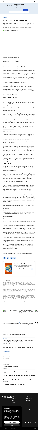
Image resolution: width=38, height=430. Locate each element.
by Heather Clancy (5, 381)
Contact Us (28, 414)
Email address (19, 10)
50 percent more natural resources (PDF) (21, 119)
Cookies (3, 428)
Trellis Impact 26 (29, 398)
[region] (12, 417)
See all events (5, 358)
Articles (13, 400)
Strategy (5, 17)
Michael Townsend (7, 27)
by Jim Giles (5, 372)
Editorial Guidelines (29, 413)
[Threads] (34, 422)
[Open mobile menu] (36, 1)
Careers (27, 411)
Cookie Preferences (13, 428)
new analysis (26, 144)
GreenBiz (28, 400)
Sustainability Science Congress (19, 68)
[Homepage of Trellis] (7, 397)
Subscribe (26, 10)
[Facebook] (11, 258)
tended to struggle (31, 190)
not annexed (26, 214)
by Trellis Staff (5, 368)
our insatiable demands (11, 123)
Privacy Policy (7, 428)
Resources (14, 398)
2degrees (17, 57)
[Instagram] (26, 422)
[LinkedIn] (4, 258)
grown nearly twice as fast (8, 115)
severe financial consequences (8, 129)
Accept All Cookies (12, 422)
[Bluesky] (35, 422)
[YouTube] (28, 422)
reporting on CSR (8, 103)
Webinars (13, 402)
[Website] (14, 258)
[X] (8, 258)
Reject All (12, 425)
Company (28, 409)
